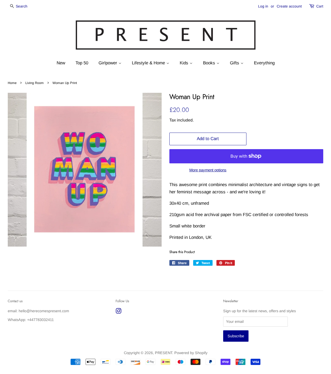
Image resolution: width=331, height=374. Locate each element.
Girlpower (108, 62)
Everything (264, 62)
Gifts (235, 62)
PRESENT (163, 353)
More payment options (208, 170)
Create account (289, 6)
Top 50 (82, 62)
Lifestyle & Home (149, 62)
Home (12, 83)
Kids (185, 62)
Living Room (34, 83)
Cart (319, 6)
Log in (263, 6)
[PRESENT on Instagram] (118, 312)
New (61, 62)
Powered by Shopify (190, 353)
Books (209, 62)
